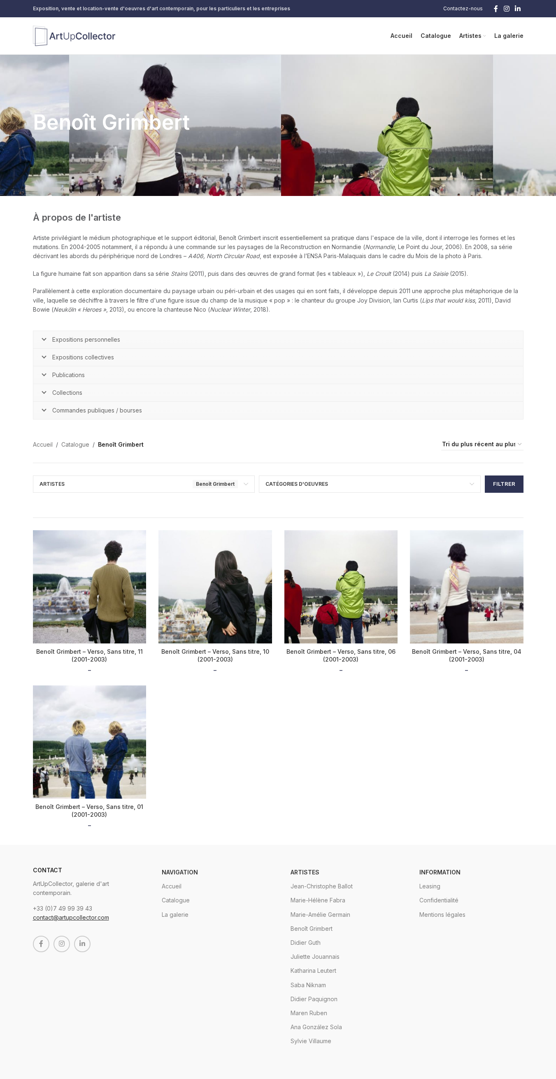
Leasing (429, 886)
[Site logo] (74, 35)
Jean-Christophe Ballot (322, 886)
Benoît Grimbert (312, 928)
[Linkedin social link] (517, 8)
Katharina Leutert (313, 970)
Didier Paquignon (314, 998)
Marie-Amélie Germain (320, 914)
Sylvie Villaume (311, 1040)
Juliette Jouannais (315, 956)
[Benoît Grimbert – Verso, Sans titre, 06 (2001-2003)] (341, 587)
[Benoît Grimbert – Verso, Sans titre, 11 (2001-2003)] (90, 587)
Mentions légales (442, 914)
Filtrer (504, 483)
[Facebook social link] (496, 8)
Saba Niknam (308, 984)
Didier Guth (306, 942)
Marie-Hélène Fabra (318, 900)
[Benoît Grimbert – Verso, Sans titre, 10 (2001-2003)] (215, 587)
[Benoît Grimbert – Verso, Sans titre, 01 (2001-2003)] (90, 742)
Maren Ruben (309, 1012)
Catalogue (75, 444)
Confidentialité (438, 900)
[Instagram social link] (506, 8)
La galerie (175, 914)
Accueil (43, 444)
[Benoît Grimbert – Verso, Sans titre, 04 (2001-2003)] (466, 587)
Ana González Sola (316, 1026)
